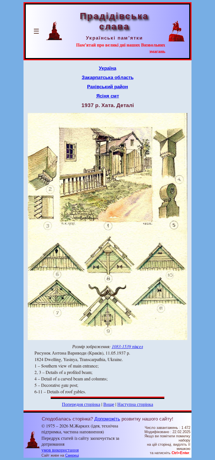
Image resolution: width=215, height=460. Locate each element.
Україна (107, 68)
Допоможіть (107, 419)
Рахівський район (107, 86)
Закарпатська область (108, 77)
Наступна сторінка (135, 404)
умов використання (60, 450)
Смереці (72, 455)
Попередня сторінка (81, 404)
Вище (108, 404)
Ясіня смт (107, 96)
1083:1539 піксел (127, 346)
